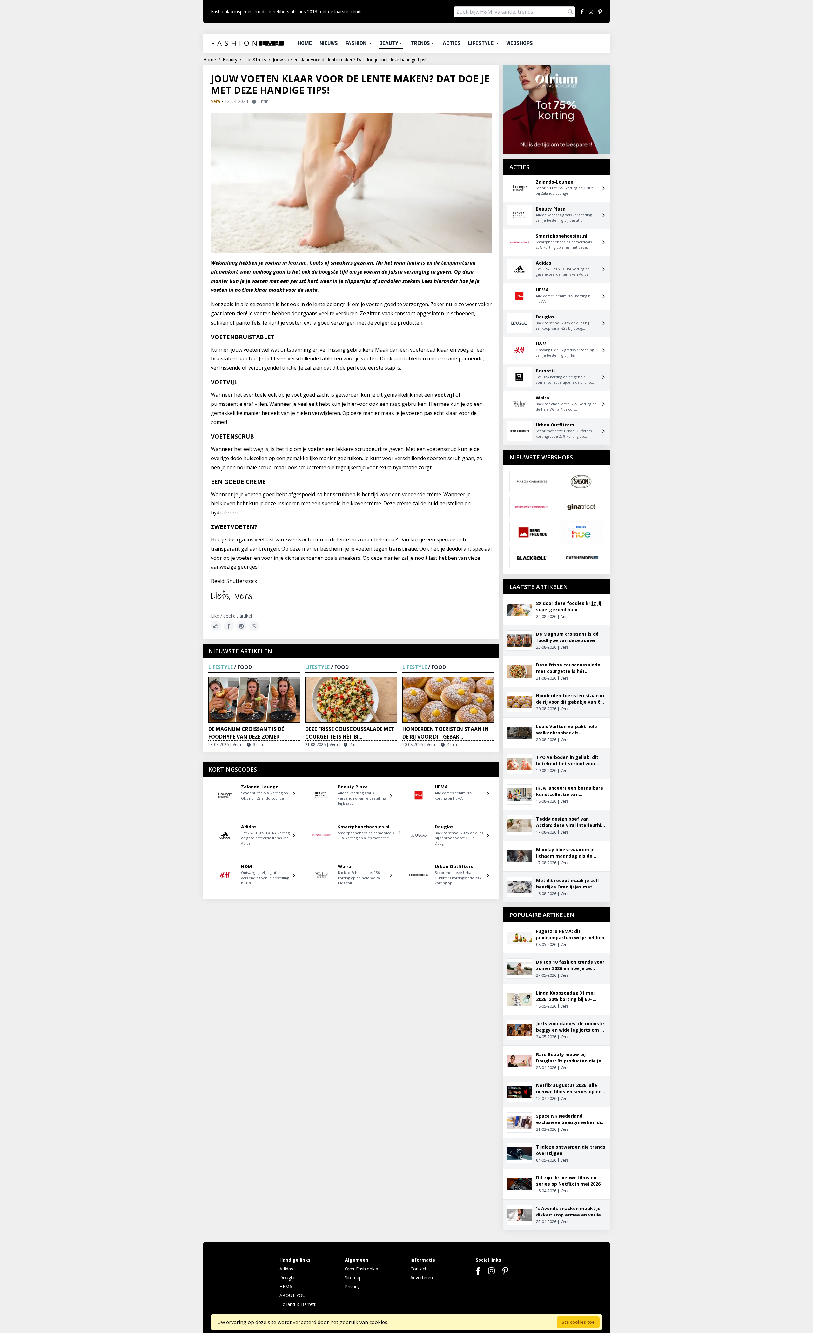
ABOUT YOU (292, 1295)
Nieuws (328, 43)
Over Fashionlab (361, 1269)
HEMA (285, 1286)
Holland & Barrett (297, 1304)
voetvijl (444, 394)
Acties (451, 43)
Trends (421, 43)
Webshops (519, 43)
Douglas (288, 1278)
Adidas (286, 1269)
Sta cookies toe (578, 1322)
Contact (418, 1269)
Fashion (357, 43)
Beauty (389, 43)
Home (305, 43)
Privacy (352, 1286)
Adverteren (421, 1278)
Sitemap (353, 1278)
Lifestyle (481, 43)
